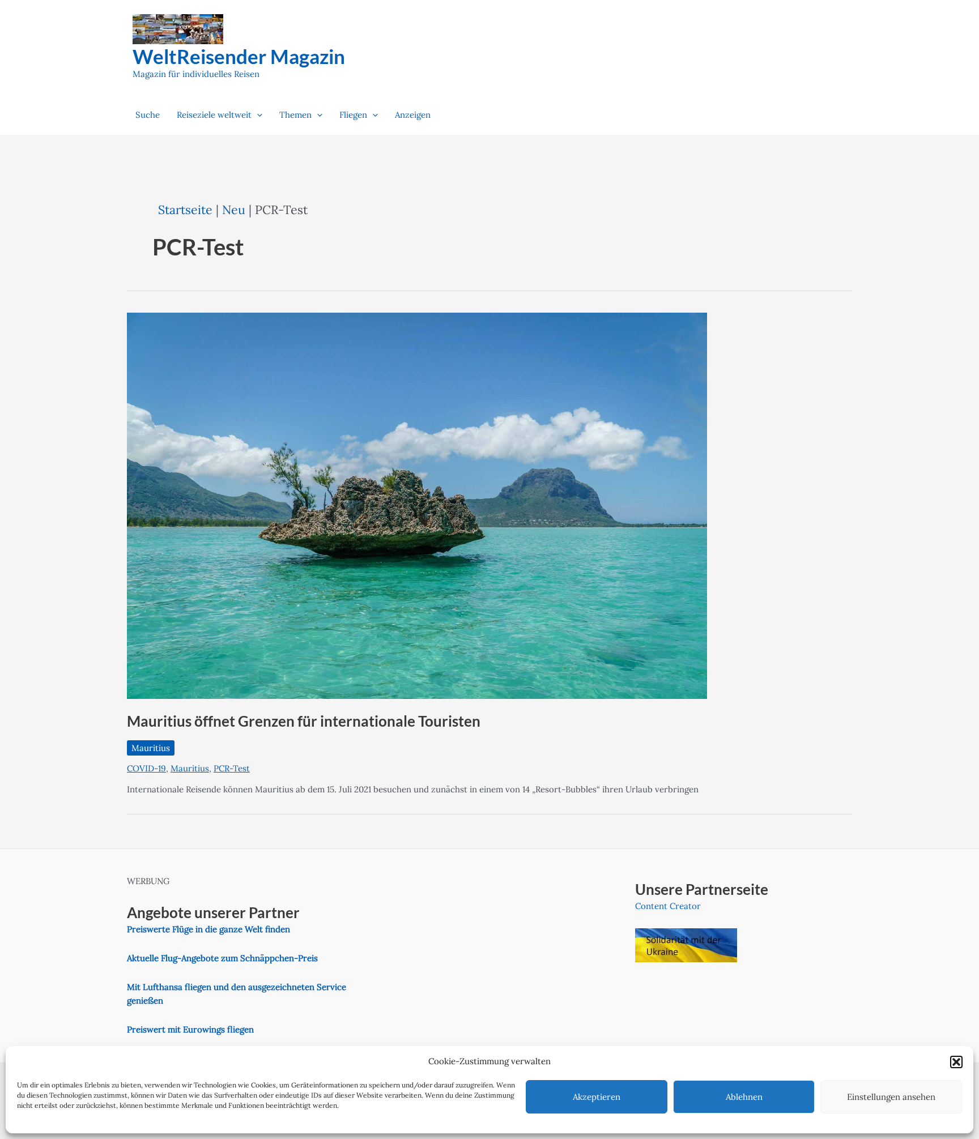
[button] (956, 1062)
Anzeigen (413, 114)
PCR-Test (232, 768)
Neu (233, 209)
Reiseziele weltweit (214, 114)
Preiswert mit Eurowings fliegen (190, 1029)
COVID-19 (146, 768)
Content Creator (668, 906)
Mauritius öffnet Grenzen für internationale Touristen (303, 721)
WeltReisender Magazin (239, 56)
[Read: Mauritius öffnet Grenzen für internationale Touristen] (417, 505)
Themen (295, 114)
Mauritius (150, 748)
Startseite (185, 209)
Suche (147, 114)
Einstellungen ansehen (891, 1096)
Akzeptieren (596, 1096)
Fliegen (353, 114)
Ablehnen (744, 1096)
